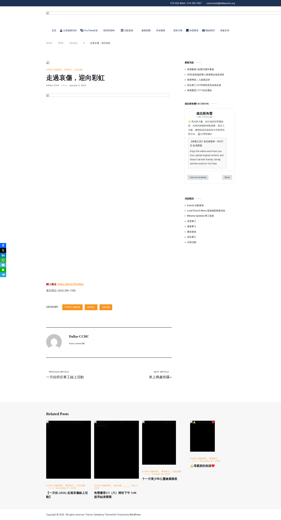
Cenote (97, 514)
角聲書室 (194, 30)
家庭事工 (191, 226)
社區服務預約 (70, 30)
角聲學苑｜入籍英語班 (198, 79)
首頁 (54, 30)
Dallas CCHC (52, 85)
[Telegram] (3, 274)
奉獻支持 (224, 30)
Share (227, 177)
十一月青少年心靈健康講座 (159, 478)
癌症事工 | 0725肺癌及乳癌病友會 (204, 85)
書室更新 (191, 231)
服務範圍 (146, 30)
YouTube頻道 (91, 30)
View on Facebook (198, 177)
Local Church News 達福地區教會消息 (206, 210)
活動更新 (128, 30)
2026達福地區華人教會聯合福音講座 (205, 74)
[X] (3, 250)
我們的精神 (109, 30)
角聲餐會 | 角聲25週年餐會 (200, 69)
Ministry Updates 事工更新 (200, 216)
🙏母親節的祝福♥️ (202, 465)
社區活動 (78, 70)
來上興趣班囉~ (160, 375)
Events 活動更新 (54, 70)
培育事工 (191, 221)
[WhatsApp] (3, 260)
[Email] (3, 265)
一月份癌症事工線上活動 (65, 375)
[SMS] (3, 269)
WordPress (135, 514)
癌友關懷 (160, 30)
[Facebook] (3, 245)
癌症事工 (68, 70)
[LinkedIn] (3, 255)
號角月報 (177, 30)
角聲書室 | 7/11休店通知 (199, 90)
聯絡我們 (210, 30)
